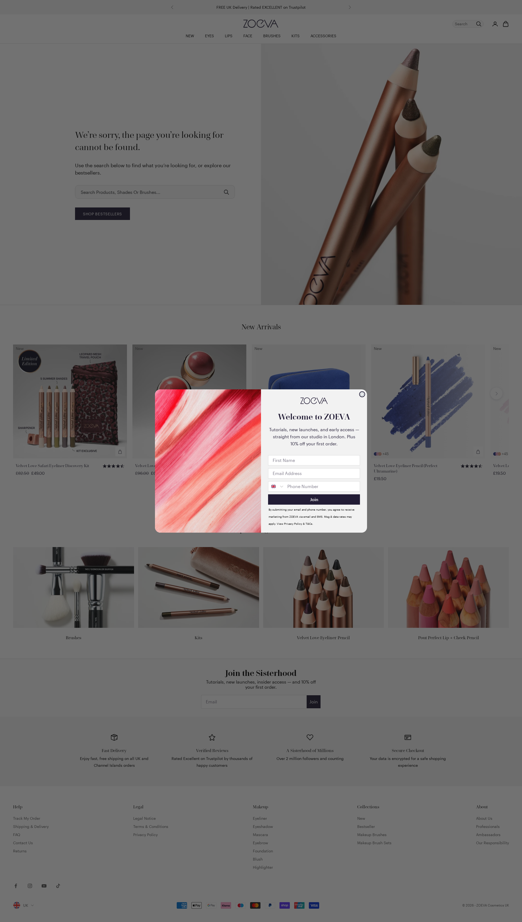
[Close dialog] (362, 394)
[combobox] (276, 486)
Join (314, 499)
